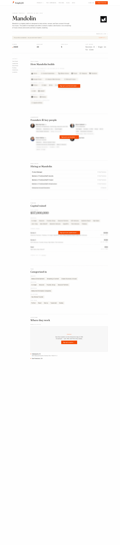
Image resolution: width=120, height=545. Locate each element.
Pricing (61, 2)
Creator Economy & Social (69, 278)
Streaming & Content (53, 278)
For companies (51, 2)
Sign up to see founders (69, 137)
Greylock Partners (63, 285)
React (40, 303)
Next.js (46, 303)
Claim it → (102, 37)
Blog (68, 2)
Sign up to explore (69, 342)
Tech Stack (15, 61)
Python (33, 303)
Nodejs (61, 303)
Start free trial (102, 2)
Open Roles (15, 65)
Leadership (15, 63)
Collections (15, 70)
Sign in (91, 2)
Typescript (54, 303)
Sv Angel (34, 285)
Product (39, 2)
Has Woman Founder (37, 297)
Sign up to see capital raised (69, 232)
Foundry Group (51, 285)
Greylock (41, 285)
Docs (73, 2)
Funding (14, 67)
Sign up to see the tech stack (69, 86)
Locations (14, 72)
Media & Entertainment (37, 278)
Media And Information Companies (41, 291)
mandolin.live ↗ (102, 33)
